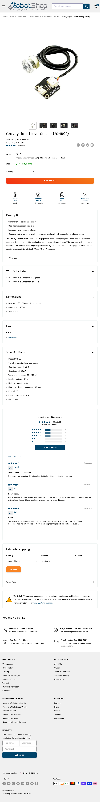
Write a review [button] (50, 448)
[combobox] (67, 6)
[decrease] (18, 171)
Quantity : (10, 172)
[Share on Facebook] (78, 145)
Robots (12, 17)
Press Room (59, 679)
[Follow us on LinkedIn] (32, 783)
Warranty (6, 683)
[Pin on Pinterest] (83, 145)
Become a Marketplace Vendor (14, 707)
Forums (57, 703)
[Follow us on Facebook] (4, 783)
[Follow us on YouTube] (22, 783)
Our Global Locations (9, 773)
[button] (12, 145)
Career (57, 668)
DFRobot (10, 140)
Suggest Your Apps (10, 718)
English (33, 773)
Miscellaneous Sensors (50, 17)
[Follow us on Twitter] (8, 783)
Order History (7, 668)
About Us (58, 664)
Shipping (5, 672)
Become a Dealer (9, 711)
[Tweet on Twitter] (87, 145)
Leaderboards (59, 718)
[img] (13, 463)
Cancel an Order (9, 679)
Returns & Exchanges (11, 675)
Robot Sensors (34, 17)
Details (15, 203)
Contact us (6, 691)
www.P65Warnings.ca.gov (42, 603)
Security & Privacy (61, 675)
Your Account (7, 664)
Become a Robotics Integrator (14, 703)
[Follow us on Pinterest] (18, 783)
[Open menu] (3, 6)
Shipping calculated (47, 158)
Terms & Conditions (62, 672)
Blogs (56, 707)
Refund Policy (11, 582)
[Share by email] (92, 145)
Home (4, 17)
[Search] (86, 6)
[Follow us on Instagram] (13, 783)
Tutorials (57, 714)
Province (44, 556)
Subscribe (19, 755)
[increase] (33, 171)
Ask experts (61, 203)
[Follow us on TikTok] (27, 783)
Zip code (78, 556)
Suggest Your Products (11, 714)
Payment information (10, 687)
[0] (95, 6)
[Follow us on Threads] (36, 783)
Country (9, 556)
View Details (38, 203)
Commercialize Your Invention (14, 722)
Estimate (13, 569)
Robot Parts (21, 17)
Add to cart (50, 181)
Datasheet (12, 337)
